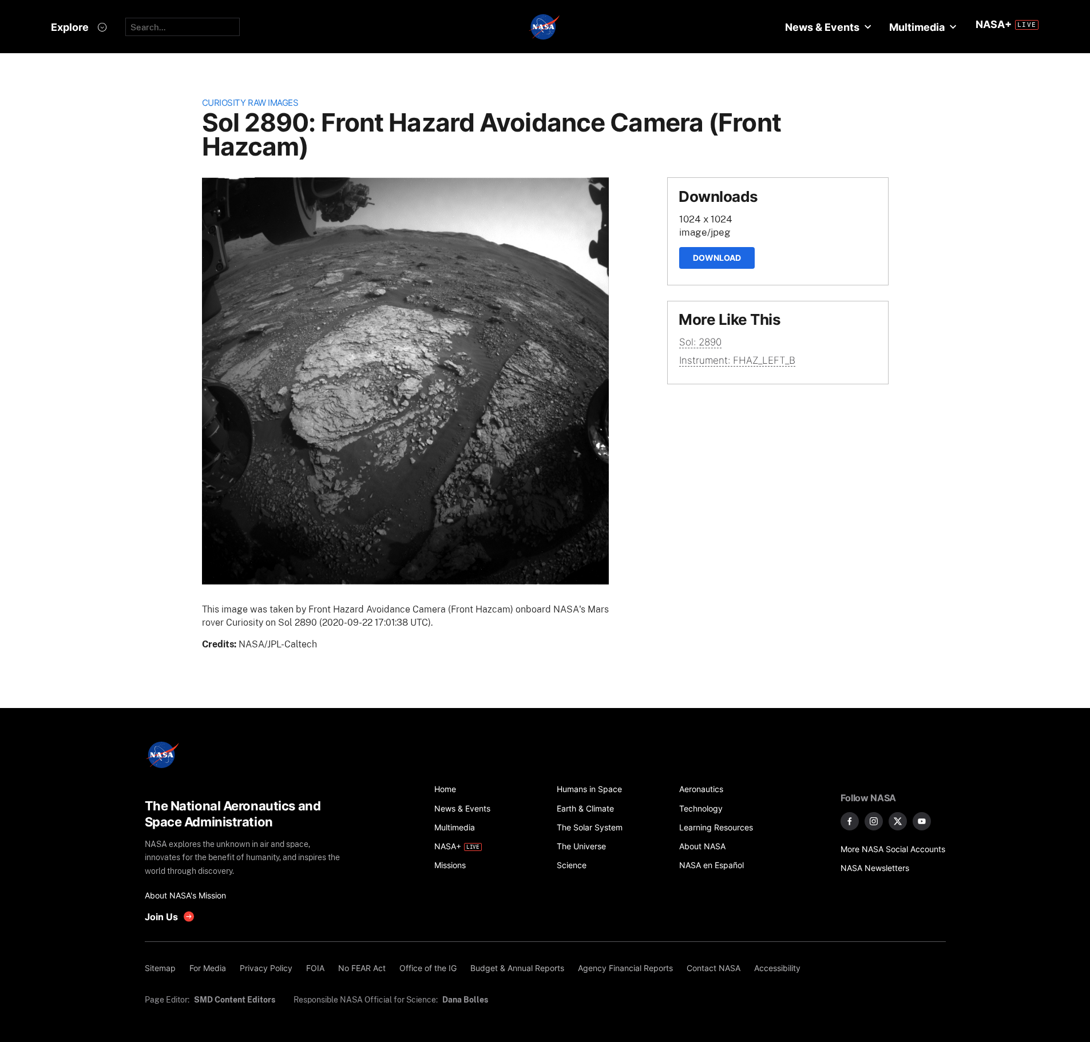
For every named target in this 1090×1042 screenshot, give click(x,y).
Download (717, 258)
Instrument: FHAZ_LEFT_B (737, 360)
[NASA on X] (898, 821)
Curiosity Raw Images (250, 102)
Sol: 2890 (700, 342)
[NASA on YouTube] (922, 821)
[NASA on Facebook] (850, 821)
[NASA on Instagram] (874, 821)
